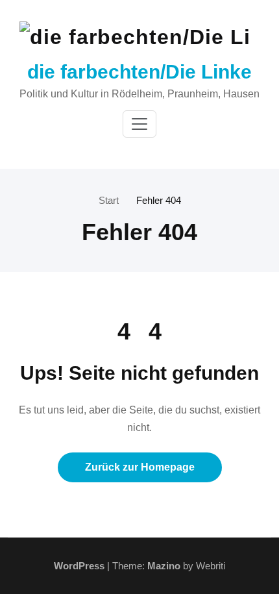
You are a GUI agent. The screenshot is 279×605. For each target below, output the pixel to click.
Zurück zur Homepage (140, 467)
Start (109, 200)
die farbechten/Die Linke (139, 71)
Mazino (163, 565)
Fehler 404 (158, 200)
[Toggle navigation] (139, 124)
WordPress (79, 565)
